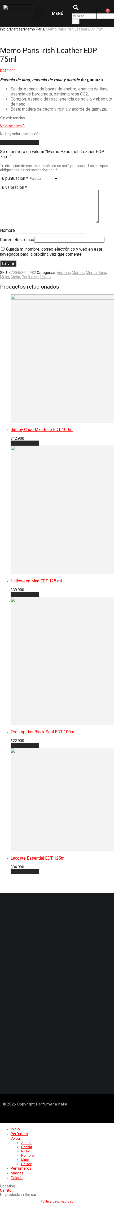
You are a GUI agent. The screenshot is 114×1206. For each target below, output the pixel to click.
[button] (38, 13)
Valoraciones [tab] (12, 126)
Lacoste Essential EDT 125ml (38, 858)
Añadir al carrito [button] (25, 443)
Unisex (45, 277)
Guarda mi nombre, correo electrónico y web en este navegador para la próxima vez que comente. (51, 252)
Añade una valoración (19, 142)
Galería (17, 1177)
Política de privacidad (57, 1201)
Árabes (26, 1143)
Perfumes (30, 277)
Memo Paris (34, 29)
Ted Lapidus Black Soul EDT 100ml (43, 731)
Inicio (15, 1129)
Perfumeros (21, 1168)
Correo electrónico (17, 239)
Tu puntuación (14, 178)
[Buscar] (76, 21)
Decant (26, 1147)
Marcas (78, 273)
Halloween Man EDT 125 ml (36, 581)
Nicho (15, 277)
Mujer (4, 277)
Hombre (63, 273)
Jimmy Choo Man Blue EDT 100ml (42, 429)
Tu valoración (13, 187)
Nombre (7, 230)
